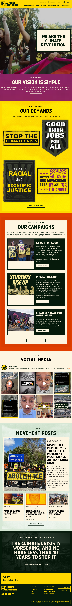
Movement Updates (54, 440)
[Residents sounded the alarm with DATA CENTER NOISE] (44, 406)
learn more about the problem (36, 564)
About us (36, 95)
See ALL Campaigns (36, 340)
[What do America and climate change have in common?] (27, 406)
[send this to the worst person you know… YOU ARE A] (62, 406)
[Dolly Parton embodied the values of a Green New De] (9, 406)
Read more (43, 266)
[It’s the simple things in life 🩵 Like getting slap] (27, 383)
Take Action (64, 587)
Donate (64, 590)
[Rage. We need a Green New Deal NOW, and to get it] (62, 383)
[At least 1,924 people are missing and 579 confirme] (9, 383)
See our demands (36, 205)
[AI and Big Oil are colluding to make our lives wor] (44, 383)
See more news (36, 523)
